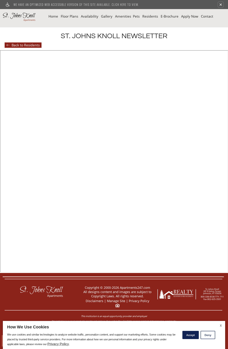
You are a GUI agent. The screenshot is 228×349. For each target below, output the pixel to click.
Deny (207, 335)
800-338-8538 (212, 297)
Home (53, 16)
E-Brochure (169, 16)
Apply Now (189, 16)
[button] (221, 4)
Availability (89, 16)
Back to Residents (26, 45)
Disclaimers (94, 301)
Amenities (123, 16)
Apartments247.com (135, 288)
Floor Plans (69, 16)
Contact (207, 16)
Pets (136, 16)
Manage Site (116, 301)
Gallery (106, 16)
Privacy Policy (139, 301)
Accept (190, 335)
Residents (150, 16)
